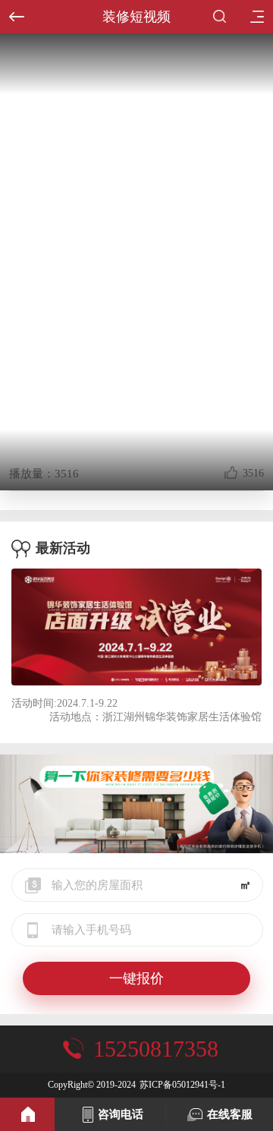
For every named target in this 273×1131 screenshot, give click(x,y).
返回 (16, 16)
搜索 (223, 16)
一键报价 (136, 978)
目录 (256, 16)
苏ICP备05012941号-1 (182, 1084)
